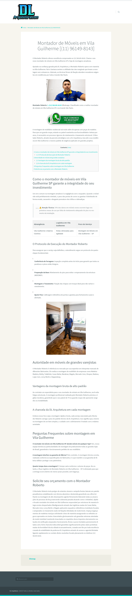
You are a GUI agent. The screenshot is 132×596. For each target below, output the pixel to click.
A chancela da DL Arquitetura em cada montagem (54, 163)
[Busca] (117, 10)
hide (69, 147)
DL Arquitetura (14, 591)
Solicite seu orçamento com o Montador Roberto (50, 169)
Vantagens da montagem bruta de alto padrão (53, 160)
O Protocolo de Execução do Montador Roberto (53, 155)
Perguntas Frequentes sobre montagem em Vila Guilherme (54, 166)
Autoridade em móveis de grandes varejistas (49, 158)
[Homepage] (26, 12)
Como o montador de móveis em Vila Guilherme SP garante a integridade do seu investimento (66, 152)
